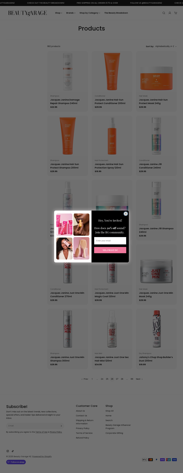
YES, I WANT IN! (110, 250)
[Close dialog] (126, 214)
